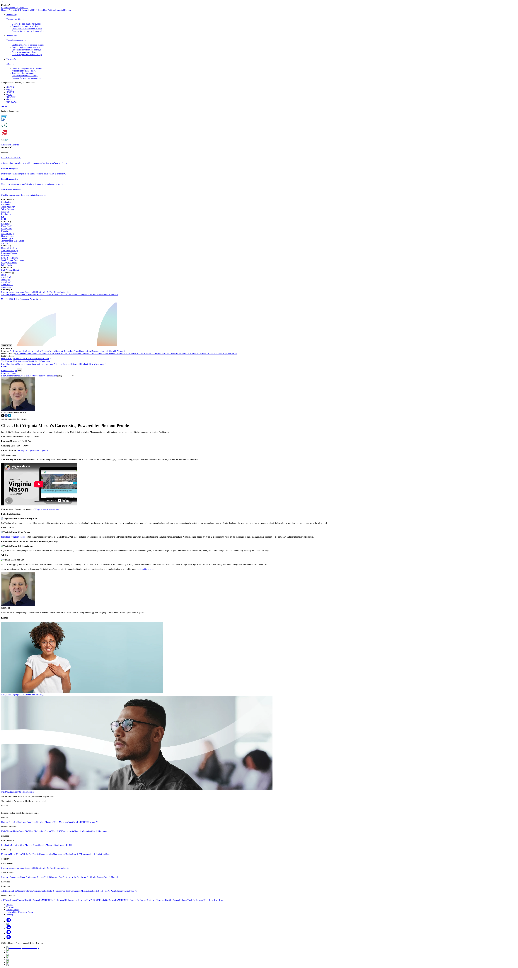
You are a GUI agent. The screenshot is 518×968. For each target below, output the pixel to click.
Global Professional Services (31, 294)
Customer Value (70, 294)
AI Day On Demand (45, 353)
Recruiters (5, 204)
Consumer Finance (9, 253)
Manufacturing (7, 233)
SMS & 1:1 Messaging (81, 831)
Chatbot (48, 831)
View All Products (99, 831)
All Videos (19, 353)
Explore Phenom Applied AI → (14, 7)
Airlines (4, 243)
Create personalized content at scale (27, 29)
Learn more (6, 346)
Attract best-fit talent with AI (24, 71)
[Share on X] (2, 416)
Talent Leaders (7, 209)
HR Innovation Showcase (89, 353)
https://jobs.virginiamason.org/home (33, 450)
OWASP (12, 97)
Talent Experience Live (227, 353)
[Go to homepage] (259, 2)
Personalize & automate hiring (25, 75)
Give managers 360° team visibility (27, 54)
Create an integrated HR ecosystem (27, 68)
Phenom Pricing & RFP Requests (15, 10)
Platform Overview (9, 822)
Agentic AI (6, 282)
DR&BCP (12, 102)
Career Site (23, 831)
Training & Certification (87, 294)
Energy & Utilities (9, 262)
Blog (24, 351)
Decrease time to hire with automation (28, 31)
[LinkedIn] (8, 929)
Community (84, 351)
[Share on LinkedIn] (9, 416)
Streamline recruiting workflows (25, 26)
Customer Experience (10, 294)
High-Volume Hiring (10, 270)
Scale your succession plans (23, 52)
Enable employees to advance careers (28, 45)
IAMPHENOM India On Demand (115, 353)
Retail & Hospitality (9, 258)
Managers (5, 211)
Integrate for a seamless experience (26, 78)
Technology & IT (8, 238)
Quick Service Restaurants (12, 260)
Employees (6, 214)
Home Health (7, 226)
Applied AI (6, 277)
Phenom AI (93, 822)
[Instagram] (8, 938)
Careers (28, 292)
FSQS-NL (12, 99)
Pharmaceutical (7, 236)
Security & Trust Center (50, 292)
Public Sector (6, 265)
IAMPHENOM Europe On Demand (145, 353)
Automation (6, 287)
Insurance (5, 255)
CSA (10, 94)
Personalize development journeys (26, 50)
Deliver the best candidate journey (26, 24)
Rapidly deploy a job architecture (26, 47)
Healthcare (5, 224)
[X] (11, 924)
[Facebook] (8, 921)
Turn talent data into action (23, 73)
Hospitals (5, 231)
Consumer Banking (9, 250)
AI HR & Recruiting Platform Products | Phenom (50, 10)
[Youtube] (8, 933)
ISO (10, 90)
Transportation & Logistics (12, 241)
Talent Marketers (8, 207)
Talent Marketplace (36, 831)
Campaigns (66, 831)
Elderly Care (6, 228)
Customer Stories (33, 351)
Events (51, 351)
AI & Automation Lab (98, 351)
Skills (3, 275)
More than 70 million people (13, 537)
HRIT (3, 219)
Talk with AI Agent (116, 351)
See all (4, 106)
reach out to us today (145, 569)
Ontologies (5, 279)
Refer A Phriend (111, 294)
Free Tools (74, 351)
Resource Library (8, 373)
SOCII (11, 92)
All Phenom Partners (10, 145)
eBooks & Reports (62, 351)
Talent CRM (56, 831)
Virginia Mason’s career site (47, 509)
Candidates (6, 202)
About (13, 292)
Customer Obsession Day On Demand (177, 353)
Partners (100, 294)
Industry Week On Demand (205, 353)
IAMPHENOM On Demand (66, 353)
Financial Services (9, 248)
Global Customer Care (53, 294)
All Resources (16, 351)
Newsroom (20, 292)
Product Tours (30, 353)
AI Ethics (35, 292)
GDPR (11, 87)
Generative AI (7, 284)
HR (2, 216)
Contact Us (64, 292)
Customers (5, 292)
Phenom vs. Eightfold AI (126, 891)
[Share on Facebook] (6, 416)
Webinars (45, 351)
